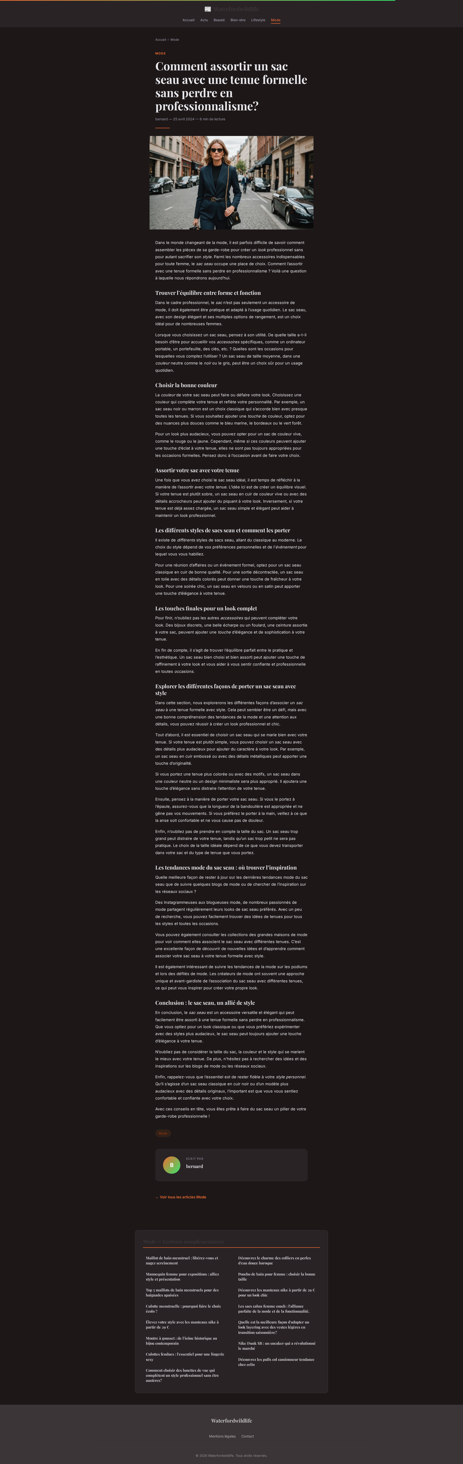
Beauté (219, 20)
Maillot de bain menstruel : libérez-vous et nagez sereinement (182, 1260)
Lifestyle (258, 20)
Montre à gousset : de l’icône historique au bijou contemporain (181, 1341)
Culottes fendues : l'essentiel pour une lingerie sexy (185, 1357)
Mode (275, 20)
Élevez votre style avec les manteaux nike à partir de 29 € (182, 1324)
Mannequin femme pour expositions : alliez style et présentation (182, 1277)
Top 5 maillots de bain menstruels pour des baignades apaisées (182, 1292)
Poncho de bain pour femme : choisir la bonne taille (276, 1277)
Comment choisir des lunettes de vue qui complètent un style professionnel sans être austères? (182, 1375)
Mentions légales (222, 1436)
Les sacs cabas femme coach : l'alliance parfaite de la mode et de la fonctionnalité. (273, 1309)
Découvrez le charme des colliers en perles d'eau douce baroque (274, 1260)
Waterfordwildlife (231, 9)
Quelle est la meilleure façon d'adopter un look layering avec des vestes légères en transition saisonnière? (273, 1327)
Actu (204, 20)
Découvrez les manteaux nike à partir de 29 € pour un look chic (276, 1292)
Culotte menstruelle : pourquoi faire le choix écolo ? (183, 1309)
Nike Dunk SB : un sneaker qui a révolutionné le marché (277, 1346)
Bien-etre (238, 20)
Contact (247, 1436)
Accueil (189, 20)
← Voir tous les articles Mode (180, 1197)
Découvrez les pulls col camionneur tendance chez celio (276, 1362)
